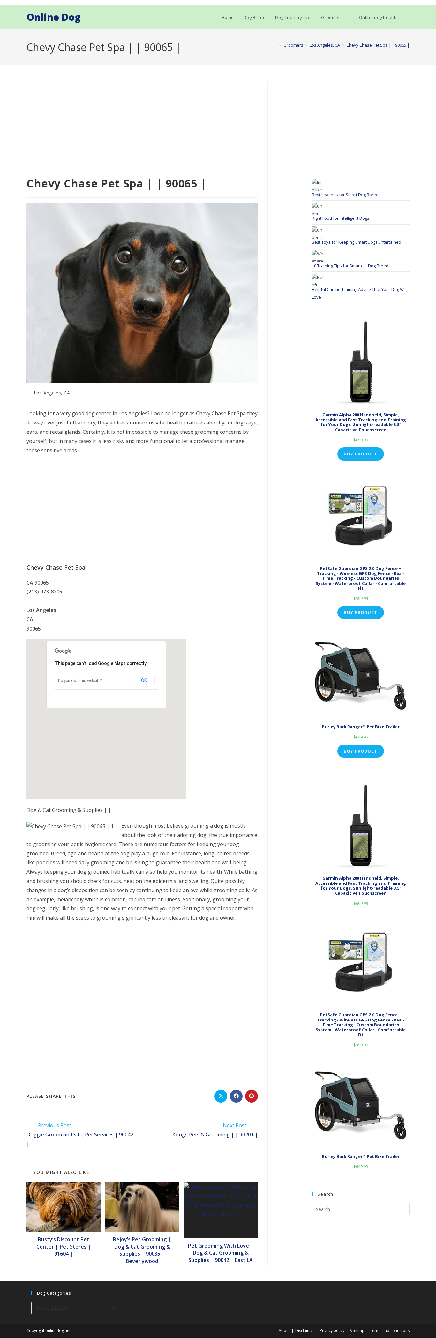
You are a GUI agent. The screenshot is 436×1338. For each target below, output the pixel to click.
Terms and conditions (390, 1330)
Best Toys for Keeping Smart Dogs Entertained (356, 242)
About (284, 1330)
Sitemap (357, 1330)
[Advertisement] (142, 128)
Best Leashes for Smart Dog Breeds (346, 194)
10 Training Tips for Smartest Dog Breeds (351, 266)
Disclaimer (304, 1330)
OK (144, 680)
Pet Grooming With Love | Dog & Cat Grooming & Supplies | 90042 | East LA (220, 1253)
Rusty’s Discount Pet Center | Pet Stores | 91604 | (63, 1246)
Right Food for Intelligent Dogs (340, 218)
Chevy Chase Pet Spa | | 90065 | (378, 45)
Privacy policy (332, 1330)
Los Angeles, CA (52, 393)
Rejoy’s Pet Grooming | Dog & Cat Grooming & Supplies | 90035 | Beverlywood (142, 1250)
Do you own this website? (80, 680)
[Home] (275, 45)
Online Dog (53, 17)
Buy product (360, 454)
